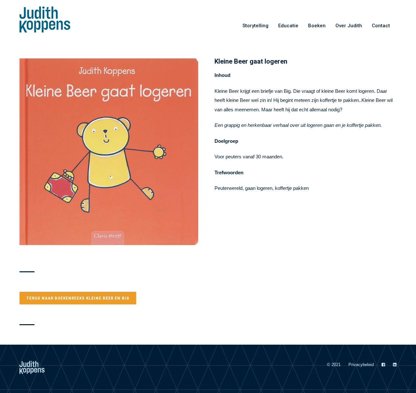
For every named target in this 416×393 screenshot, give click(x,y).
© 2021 (334, 364)
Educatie (288, 26)
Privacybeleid (361, 364)
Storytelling (255, 26)
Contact (381, 26)
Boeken (317, 26)
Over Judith (348, 26)
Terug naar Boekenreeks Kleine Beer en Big (77, 298)
